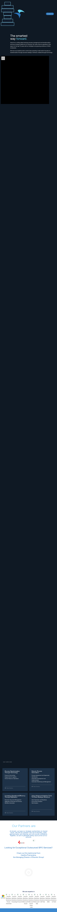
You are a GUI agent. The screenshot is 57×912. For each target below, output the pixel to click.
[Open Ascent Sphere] (12, 10)
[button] (28, 872)
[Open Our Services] (11, 7)
